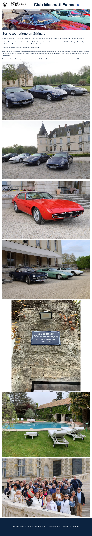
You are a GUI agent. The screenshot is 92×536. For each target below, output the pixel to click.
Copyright (76, 526)
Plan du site (65, 526)
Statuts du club (40, 526)
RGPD (29, 526)
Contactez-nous (53, 526)
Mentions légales (18, 526)
